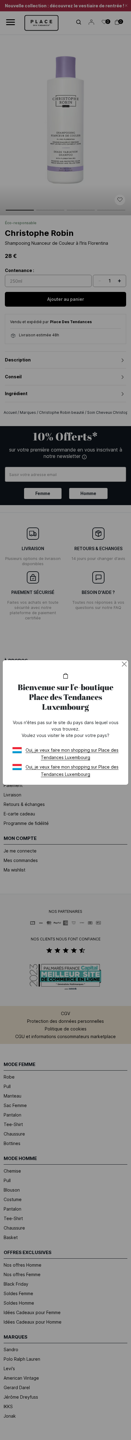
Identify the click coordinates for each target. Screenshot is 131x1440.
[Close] (124, 664)
